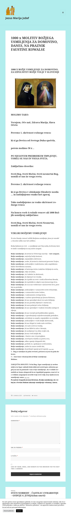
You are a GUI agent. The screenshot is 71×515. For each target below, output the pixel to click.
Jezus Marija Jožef (17, 18)
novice (35, 395)
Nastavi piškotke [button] (8, 511)
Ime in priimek (17, 447)
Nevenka (27, 395)
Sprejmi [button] (19, 511)
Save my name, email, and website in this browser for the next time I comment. (35, 468)
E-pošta (14, 456)
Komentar (15, 420)
